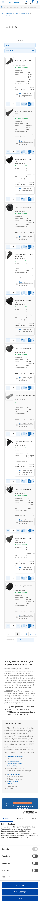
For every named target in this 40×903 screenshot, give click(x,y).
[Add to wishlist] (22, 104)
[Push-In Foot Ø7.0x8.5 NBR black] (10, 301)
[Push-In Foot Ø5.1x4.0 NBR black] (10, 160)
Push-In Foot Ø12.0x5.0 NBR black (23, 490)
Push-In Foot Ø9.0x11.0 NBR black (23, 587)
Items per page (11, 640)
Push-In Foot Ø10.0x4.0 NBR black (23, 208)
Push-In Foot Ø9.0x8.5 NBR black (23, 539)
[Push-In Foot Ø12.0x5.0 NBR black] (10, 490)
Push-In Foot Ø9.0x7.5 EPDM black (23, 442)
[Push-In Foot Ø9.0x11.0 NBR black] (10, 587)
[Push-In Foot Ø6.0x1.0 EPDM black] (10, 61)
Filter (8, 45)
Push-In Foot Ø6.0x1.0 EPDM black (23, 62)
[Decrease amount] (8, 104)
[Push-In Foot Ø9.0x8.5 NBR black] (10, 539)
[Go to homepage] (14, 2)
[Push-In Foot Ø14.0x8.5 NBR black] (10, 349)
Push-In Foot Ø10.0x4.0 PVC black (23, 113)
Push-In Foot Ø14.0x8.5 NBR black (23, 349)
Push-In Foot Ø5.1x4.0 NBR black (23, 160)
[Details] (32, 104)
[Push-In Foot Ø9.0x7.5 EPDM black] (10, 442)
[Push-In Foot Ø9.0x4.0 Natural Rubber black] (10, 255)
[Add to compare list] (25, 104)
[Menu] (3, 2)
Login (20, 93)
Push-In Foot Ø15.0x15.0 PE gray (25, 395)
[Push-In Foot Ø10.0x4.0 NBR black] (10, 208)
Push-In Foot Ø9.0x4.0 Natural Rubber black (24, 255)
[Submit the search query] (2, 7)
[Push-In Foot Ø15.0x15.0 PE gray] (10, 396)
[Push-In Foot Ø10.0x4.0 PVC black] (10, 112)
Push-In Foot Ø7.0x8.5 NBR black (23, 301)
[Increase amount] (18, 104)
